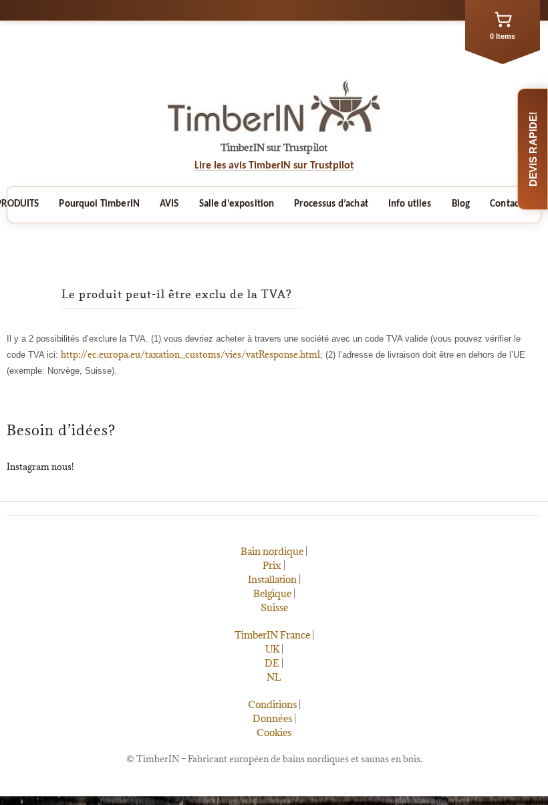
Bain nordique (272, 551)
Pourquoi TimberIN (99, 204)
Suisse (274, 607)
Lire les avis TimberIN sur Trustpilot (274, 165)
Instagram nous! (40, 467)
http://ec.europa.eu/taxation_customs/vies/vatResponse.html (190, 354)
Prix (272, 565)
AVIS (169, 204)
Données (272, 718)
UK (272, 649)
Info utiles (410, 204)
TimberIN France (272, 634)
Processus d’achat (331, 204)
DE (272, 663)
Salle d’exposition (237, 204)
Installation (272, 579)
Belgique (272, 593)
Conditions (272, 704)
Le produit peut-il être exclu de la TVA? (176, 294)
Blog (461, 204)
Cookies (274, 732)
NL (274, 677)
